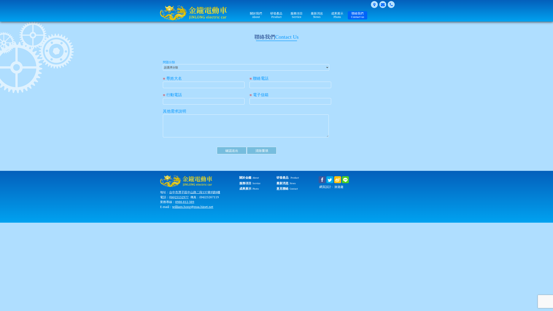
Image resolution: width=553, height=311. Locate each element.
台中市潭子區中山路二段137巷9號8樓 (194, 192)
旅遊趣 (338, 187)
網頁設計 (325, 187)
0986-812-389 (184, 202)
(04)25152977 (179, 197)
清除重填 (261, 150)
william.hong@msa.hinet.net (192, 207)
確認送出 (231, 150)
